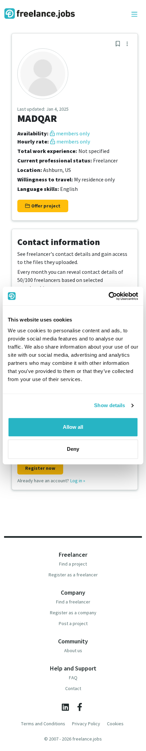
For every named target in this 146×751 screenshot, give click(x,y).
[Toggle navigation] (134, 14)
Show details (109, 405)
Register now (40, 468)
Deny (73, 449)
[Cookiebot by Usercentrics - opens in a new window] (108, 296)
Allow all (73, 427)
